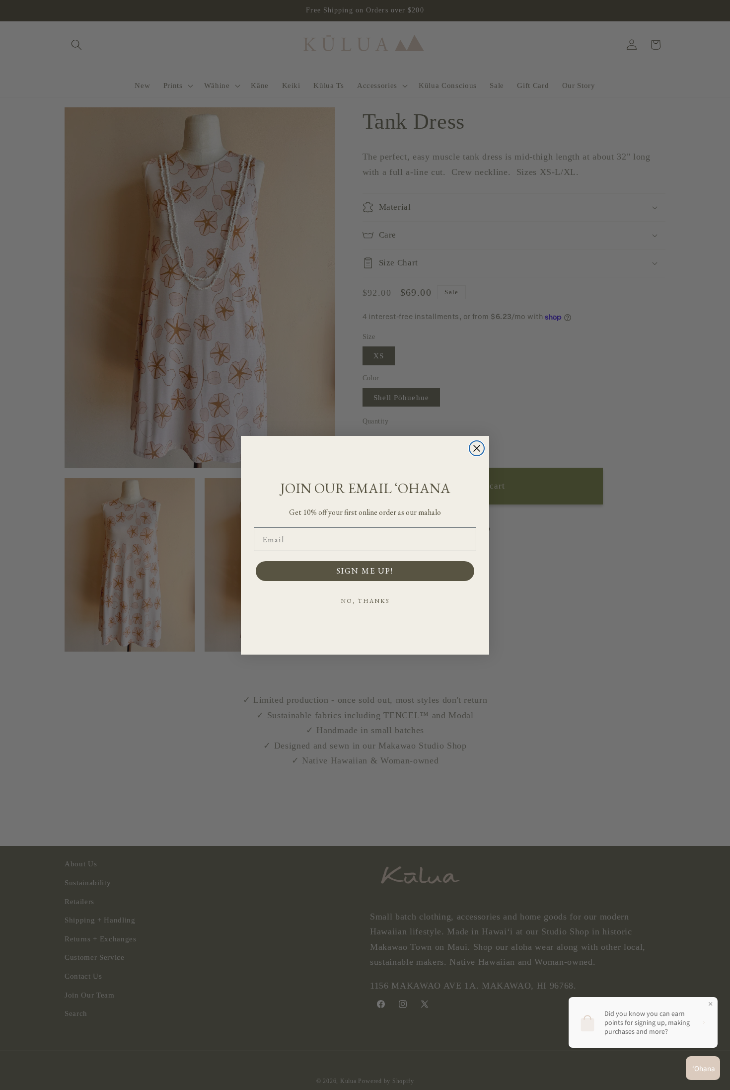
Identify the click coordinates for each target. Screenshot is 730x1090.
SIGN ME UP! (365, 571)
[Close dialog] (476, 448)
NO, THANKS (365, 601)
